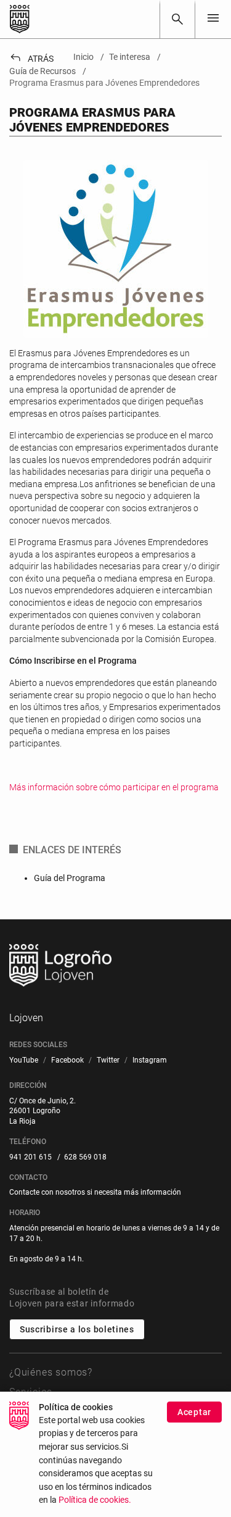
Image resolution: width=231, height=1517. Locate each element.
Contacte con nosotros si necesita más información (95, 1192)
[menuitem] (23, 1060)
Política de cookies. (95, 1500)
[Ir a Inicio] (20, 19)
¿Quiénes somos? (50, 1372)
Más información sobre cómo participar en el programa (114, 787)
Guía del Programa (69, 878)
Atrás (31, 59)
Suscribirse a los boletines (77, 1329)
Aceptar (194, 1412)
